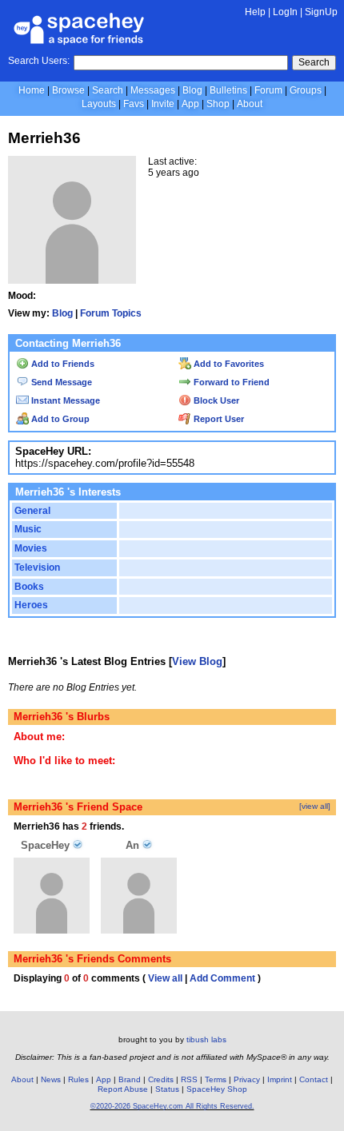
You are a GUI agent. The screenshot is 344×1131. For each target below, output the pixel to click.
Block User (215, 400)
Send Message (60, 382)
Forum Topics (111, 313)
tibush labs (206, 1039)
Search (314, 62)
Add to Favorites (227, 363)
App (190, 104)
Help (255, 12)
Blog (192, 90)
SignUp (321, 12)
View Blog (197, 661)
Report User (217, 419)
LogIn (285, 12)
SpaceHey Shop (216, 1089)
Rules (78, 1079)
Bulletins (228, 90)
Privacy (247, 1079)
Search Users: (39, 60)
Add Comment (222, 978)
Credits (161, 1079)
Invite (162, 104)
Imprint (279, 1079)
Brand (129, 1079)
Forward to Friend (230, 382)
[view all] (314, 806)
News (51, 1079)
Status (167, 1089)
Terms (215, 1079)
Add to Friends (61, 363)
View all (165, 978)
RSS (189, 1079)
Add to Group (59, 419)
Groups (306, 90)
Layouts (99, 104)
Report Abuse (123, 1089)
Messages (152, 90)
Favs (133, 104)
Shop (218, 104)
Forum (268, 90)
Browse (68, 90)
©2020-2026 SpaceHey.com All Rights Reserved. (172, 1106)
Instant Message (64, 400)
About (249, 104)
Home (31, 90)
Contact (313, 1079)
